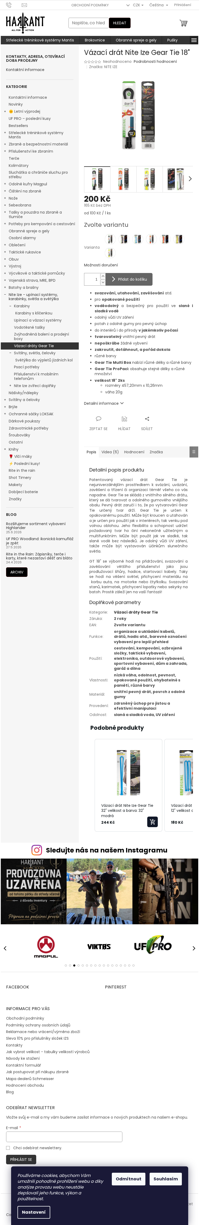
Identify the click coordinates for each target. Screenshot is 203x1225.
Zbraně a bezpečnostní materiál (38, 144)
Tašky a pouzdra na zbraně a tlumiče (35, 214)
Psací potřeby (26, 367)
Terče (14, 158)
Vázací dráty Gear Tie (34, 345)
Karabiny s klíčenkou (33, 313)
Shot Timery (20, 477)
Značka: (103, 66)
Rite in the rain (22, 470)
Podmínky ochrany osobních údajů (38, 1025)
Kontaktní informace (25, 70)
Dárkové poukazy (24, 421)
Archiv (16, 572)
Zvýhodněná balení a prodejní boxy (41, 336)
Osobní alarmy (22, 238)
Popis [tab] (91, 452)
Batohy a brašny (24, 287)
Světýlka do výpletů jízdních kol (44, 360)
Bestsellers (18, 125)
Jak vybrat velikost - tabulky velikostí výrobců (48, 1051)
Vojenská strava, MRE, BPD (32, 280)
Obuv (14, 259)
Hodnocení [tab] (134, 452)
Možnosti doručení (101, 265)
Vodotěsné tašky (29, 327)
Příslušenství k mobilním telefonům (36, 376)
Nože (13, 198)
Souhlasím (166, 1179)
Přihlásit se (21, 1159)
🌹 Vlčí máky (20, 456)
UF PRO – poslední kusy (30, 118)
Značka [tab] (156, 452)
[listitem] (128, 785)
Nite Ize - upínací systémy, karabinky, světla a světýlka (34, 297)
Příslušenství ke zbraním (31, 151)
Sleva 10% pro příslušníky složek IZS (37, 1038)
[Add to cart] (152, 822)
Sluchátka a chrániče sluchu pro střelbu (38, 175)
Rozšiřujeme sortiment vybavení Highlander (36, 526)
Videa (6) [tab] (110, 452)
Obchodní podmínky (90, 5)
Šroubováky (19, 435)
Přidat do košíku (132, 279)
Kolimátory (19, 165)
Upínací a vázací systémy (38, 320)
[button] (89, 785)
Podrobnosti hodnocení (155, 61)
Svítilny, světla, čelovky (35, 353)
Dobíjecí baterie (23, 491)
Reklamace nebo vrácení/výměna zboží (43, 1031)
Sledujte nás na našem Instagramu (107, 850)
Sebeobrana (20, 205)
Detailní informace (101, 403)
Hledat (119, 23)
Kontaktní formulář (23, 1065)
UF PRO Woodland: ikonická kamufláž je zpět (39, 541)
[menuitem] (40, 40)
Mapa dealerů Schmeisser (30, 1078)
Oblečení (17, 245)
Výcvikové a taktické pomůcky (37, 273)
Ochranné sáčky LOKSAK (31, 414)
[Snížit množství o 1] (102, 282)
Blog (10, 1092)
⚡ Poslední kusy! (24, 463)
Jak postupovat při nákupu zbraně (37, 1072)
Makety (15, 484)
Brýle (13, 406)
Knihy (14, 449)
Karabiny (22, 306)
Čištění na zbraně (25, 191)
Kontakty (14, 1045)
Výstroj (15, 266)
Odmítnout (128, 1179)
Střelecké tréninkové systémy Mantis (36, 135)
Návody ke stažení (23, 1058)
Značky (15, 499)
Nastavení (34, 1212)
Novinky (16, 104)
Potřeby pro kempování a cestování (42, 224)
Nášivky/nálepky (23, 392)
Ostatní (16, 442)
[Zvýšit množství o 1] (102, 276)
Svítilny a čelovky (24, 399)
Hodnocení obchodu (25, 1085)
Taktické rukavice (25, 252)
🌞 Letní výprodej (24, 111)
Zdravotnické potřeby (28, 428)
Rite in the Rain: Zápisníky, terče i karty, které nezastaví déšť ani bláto (39, 556)
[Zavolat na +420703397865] (14, 4)
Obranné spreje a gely (29, 231)
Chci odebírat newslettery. (37, 1148)
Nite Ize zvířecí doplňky (35, 385)
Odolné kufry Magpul (28, 184)
